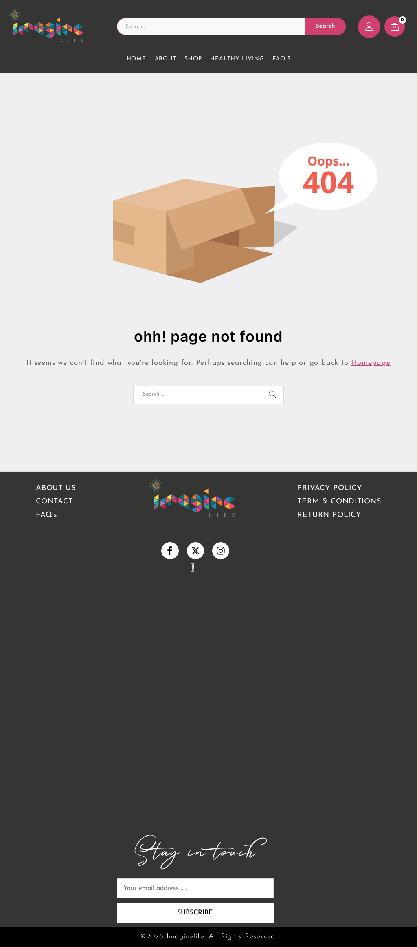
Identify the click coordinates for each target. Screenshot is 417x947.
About (165, 59)
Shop (193, 59)
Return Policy (329, 515)
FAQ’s (281, 59)
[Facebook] (170, 550)
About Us (55, 488)
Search (325, 26)
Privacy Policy (329, 488)
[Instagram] (220, 550)
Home (136, 59)
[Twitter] (195, 550)
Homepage (370, 363)
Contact (54, 502)
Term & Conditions (339, 502)
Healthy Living (237, 59)
